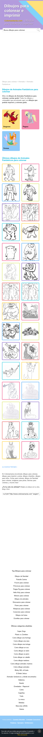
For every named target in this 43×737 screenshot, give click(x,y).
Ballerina (21, 680)
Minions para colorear (21, 596)
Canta (21, 690)
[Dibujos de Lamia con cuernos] (11, 450)
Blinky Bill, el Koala (21, 670)
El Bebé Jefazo (21, 673)
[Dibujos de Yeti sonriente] (11, 311)
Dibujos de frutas (21, 615)
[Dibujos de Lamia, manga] (11, 430)
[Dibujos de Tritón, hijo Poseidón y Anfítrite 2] (30, 351)
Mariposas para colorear (21, 609)
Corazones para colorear (21, 612)
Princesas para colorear (21, 586)
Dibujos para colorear (9, 82)
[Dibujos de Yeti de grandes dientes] (30, 232)
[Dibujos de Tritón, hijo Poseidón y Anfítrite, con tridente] (11, 371)
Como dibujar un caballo (21, 657)
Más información (22, 735)
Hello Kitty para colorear (21, 592)
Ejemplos (20, 723)
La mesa (21, 699)
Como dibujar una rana (21, 641)
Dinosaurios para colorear (21, 602)
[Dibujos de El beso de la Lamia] (11, 391)
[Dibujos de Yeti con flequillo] (11, 192)
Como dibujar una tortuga (21, 644)
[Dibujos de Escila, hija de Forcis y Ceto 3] (30, 311)
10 (15, 467)
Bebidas (21, 703)
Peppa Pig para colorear (21, 589)
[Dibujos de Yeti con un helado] (11, 272)
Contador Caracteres (33, 720)
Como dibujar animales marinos (21, 664)
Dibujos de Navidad (21, 576)
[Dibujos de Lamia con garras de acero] (30, 430)
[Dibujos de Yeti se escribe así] (30, 252)
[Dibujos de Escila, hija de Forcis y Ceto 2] (11, 331)
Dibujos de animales (22, 599)
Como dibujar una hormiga (22, 638)
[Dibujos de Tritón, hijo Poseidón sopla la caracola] (11, 351)
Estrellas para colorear (21, 618)
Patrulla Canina (21, 579)
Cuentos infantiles (19, 720)
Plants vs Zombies (21, 634)
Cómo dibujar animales (21, 667)
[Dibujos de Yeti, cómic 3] (30, 272)
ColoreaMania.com (13, 20)
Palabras (13, 723)
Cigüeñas (21, 693)
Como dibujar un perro (21, 654)
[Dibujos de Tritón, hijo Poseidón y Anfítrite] (30, 371)
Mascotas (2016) (21, 706)
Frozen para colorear (21, 583)
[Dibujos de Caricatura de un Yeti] (30, 173)
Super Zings (21, 631)
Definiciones (29, 723)
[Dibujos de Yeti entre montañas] (30, 212)
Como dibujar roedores (21, 660)
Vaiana (21, 709)
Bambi (21, 683)
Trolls (21, 696)
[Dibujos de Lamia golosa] (11, 411)
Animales (22, 82)
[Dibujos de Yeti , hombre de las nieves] (30, 192)
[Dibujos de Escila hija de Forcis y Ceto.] (30, 331)
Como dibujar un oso (21, 647)
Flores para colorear (21, 605)
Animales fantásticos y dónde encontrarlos (21, 677)
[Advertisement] (21, 54)
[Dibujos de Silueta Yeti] (11, 252)
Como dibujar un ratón (21, 651)
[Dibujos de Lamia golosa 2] (30, 391)
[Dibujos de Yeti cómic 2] (11, 292)
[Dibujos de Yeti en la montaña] (11, 212)
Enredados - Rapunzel (21, 686)
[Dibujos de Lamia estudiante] (30, 411)
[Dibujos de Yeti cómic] (30, 292)
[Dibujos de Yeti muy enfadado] (11, 232)
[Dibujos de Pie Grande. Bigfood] (11, 173)
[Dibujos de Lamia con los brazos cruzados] (30, 450)
